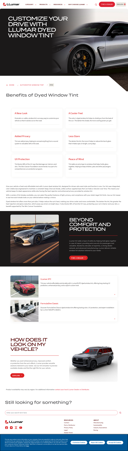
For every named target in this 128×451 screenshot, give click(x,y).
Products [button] (44, 4)
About (96, 420)
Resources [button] (58, 4)
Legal (66, 430)
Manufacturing (98, 423)
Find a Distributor (69, 425)
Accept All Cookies (115, 443)
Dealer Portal (68, 433)
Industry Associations (100, 428)
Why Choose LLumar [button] (76, 4)
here (27, 446)
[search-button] (120, 412)
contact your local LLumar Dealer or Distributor (72, 389)
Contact (66, 423)
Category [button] (29, 4)
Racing (96, 430)
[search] (96, 4)
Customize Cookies (79, 443)
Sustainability (98, 425)
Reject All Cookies (97, 443)
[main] (64, 442)
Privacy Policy (68, 428)
